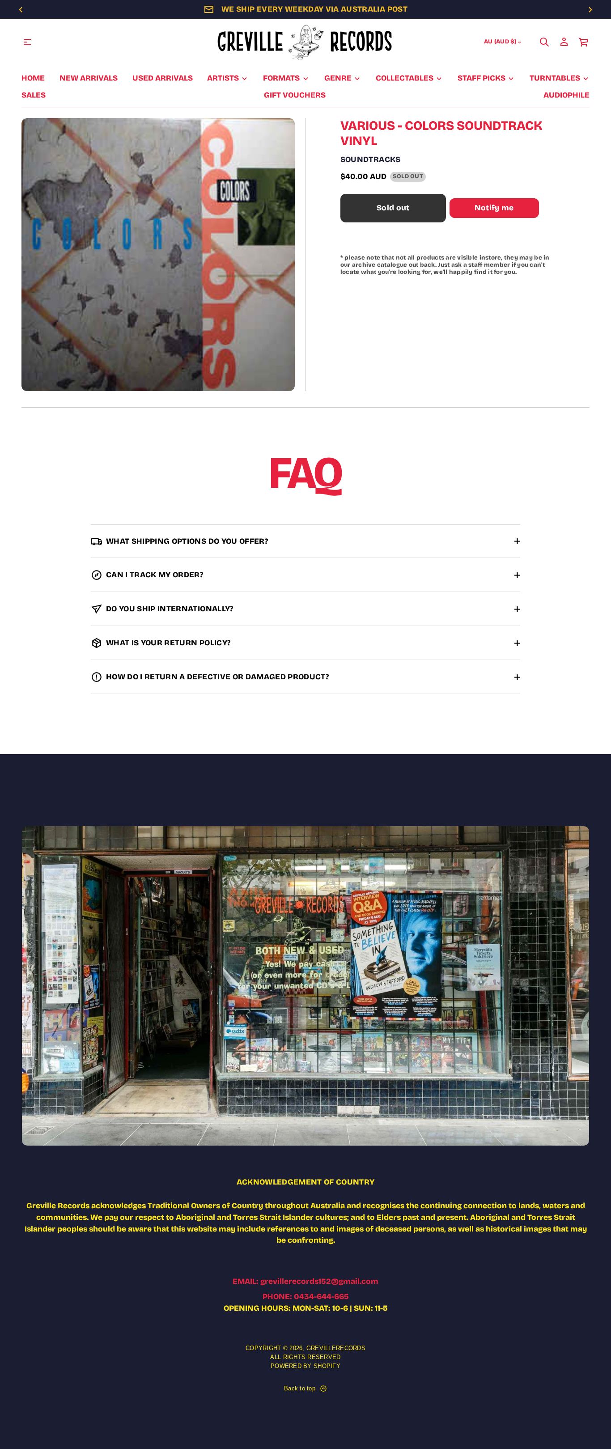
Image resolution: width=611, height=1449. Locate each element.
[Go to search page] (544, 42)
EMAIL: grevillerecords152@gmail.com (305, 1281)
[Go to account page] (564, 42)
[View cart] (584, 42)
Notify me (494, 208)
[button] (544, 42)
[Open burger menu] (27, 42)
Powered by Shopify (305, 1366)
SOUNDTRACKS (370, 159)
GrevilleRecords (335, 1348)
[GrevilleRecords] (305, 42)
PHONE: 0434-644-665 (306, 1296)
